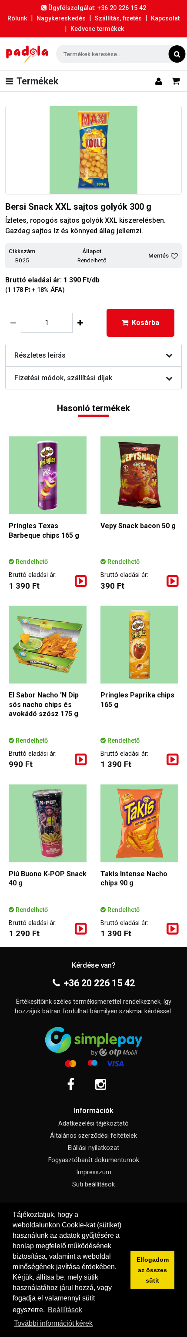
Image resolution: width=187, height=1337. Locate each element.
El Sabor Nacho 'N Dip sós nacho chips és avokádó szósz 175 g (44, 704)
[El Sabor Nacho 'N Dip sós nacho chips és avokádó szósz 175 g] (48, 645)
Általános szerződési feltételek (93, 1135)
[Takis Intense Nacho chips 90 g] (139, 823)
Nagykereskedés (61, 18)
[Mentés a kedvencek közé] (174, 255)
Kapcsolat (165, 18)
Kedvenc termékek (97, 29)
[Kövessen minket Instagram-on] (100, 1084)
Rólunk (17, 18)
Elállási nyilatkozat (93, 1148)
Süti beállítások (93, 1184)
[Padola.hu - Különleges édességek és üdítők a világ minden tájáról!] (27, 54)
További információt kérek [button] (53, 1323)
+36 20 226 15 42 (99, 983)
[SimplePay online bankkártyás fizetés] (93, 1045)
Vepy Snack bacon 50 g (138, 526)
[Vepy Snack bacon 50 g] (139, 475)
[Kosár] (176, 81)
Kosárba (145, 322)
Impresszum (93, 1172)
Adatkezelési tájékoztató (93, 1123)
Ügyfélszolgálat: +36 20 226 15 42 (97, 8)
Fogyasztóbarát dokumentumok (93, 1160)
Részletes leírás (40, 355)
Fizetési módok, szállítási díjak (63, 378)
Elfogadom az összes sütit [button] (153, 1270)
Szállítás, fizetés (118, 18)
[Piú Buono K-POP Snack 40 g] (48, 823)
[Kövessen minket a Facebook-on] (70, 1084)
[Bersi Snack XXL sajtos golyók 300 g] (93, 150)
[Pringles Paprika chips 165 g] (139, 645)
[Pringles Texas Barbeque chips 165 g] (48, 475)
